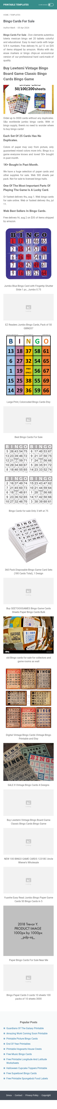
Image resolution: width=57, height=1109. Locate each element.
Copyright (46, 1095)
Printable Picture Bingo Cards (22, 1038)
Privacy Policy (31, 1095)
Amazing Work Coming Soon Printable (26, 1033)
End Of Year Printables (18, 1043)
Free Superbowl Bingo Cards (21, 1073)
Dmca (9, 1095)
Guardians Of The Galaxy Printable (25, 1028)
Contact (18, 1095)
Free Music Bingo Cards (19, 1054)
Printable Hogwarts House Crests (24, 1049)
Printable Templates (16, 4)
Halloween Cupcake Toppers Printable (26, 1068)
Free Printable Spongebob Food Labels (27, 1078)
